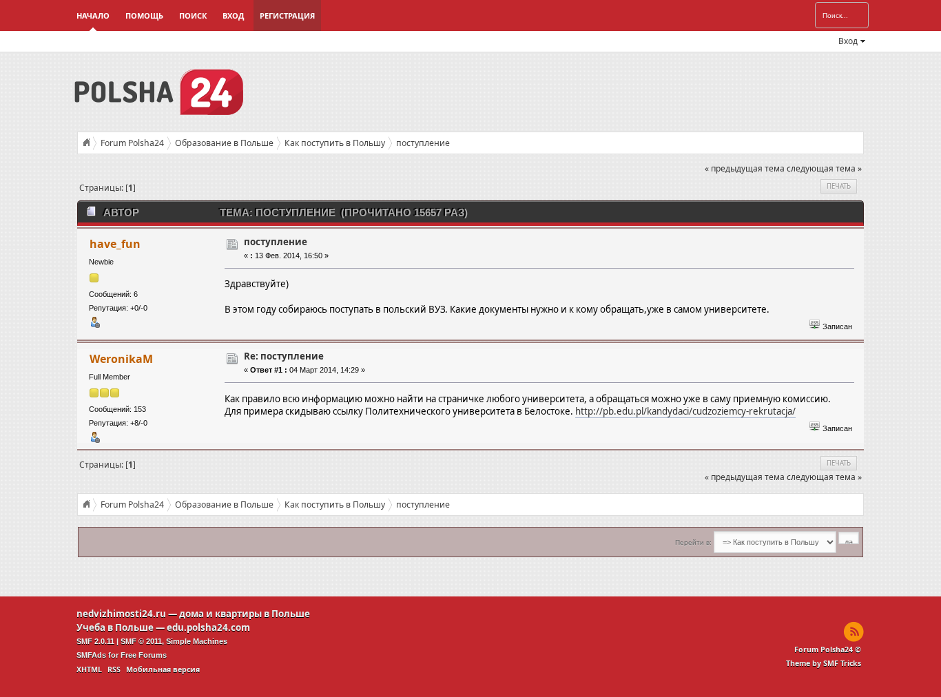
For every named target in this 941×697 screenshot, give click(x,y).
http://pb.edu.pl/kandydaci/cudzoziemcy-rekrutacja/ (685, 411)
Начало (93, 15)
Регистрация (287, 15)
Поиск (193, 15)
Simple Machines (196, 641)
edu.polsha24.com (208, 627)
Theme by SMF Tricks (823, 663)
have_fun (115, 243)
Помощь (144, 15)
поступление (275, 242)
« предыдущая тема (745, 168)
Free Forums (144, 655)
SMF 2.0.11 (95, 641)
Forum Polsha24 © (827, 649)
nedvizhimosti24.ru (121, 613)
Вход (233, 15)
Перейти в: (693, 542)
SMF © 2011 (141, 641)
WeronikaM (121, 358)
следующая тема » (824, 168)
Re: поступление (284, 356)
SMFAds (91, 655)
